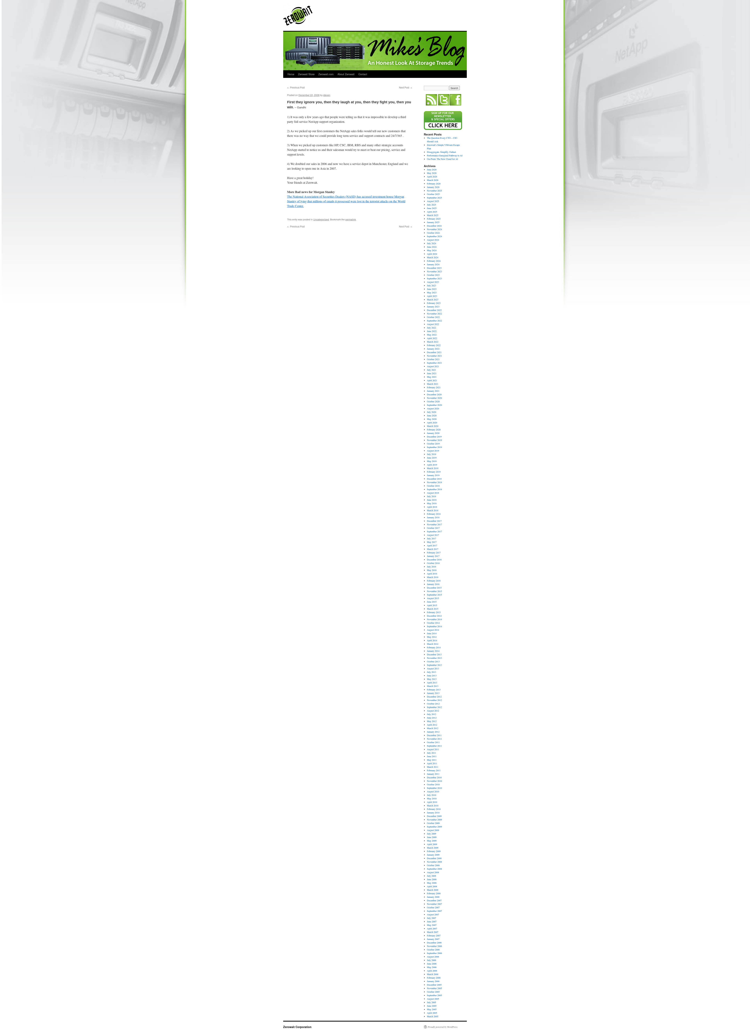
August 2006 (433, 956)
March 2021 (432, 383)
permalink (350, 219)
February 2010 (434, 809)
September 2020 (434, 404)
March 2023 (432, 299)
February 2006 (434, 977)
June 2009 (432, 837)
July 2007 (431, 917)
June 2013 (432, 675)
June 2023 (432, 288)
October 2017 (433, 527)
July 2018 (431, 496)
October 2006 (433, 949)
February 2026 (434, 183)
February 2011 (434, 770)
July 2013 (431, 671)
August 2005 (433, 998)
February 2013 (434, 689)
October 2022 (433, 317)
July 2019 (431, 454)
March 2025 (432, 215)
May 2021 (432, 376)
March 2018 (432, 510)
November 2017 (434, 524)
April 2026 (432, 176)
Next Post (405, 87)
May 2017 (432, 541)
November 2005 (434, 988)
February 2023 (434, 303)
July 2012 (431, 714)
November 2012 (434, 700)
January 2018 (433, 517)
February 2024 (434, 260)
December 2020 (434, 394)
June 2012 (432, 717)
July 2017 (431, 538)
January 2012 (433, 731)
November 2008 (434, 861)
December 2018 (434, 478)
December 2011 (434, 735)
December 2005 (434, 984)
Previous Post (296, 87)
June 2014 (432, 633)
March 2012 (432, 728)
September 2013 (434, 664)
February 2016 (434, 580)
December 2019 (434, 436)
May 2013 (432, 679)
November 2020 (434, 397)
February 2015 (434, 612)
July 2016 (431, 566)
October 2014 (433, 622)
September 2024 (434, 236)
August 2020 (433, 408)
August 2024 (433, 239)
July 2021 (431, 369)
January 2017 (433, 556)
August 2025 (433, 201)
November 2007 (434, 903)
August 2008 (433, 872)
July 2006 (431, 960)
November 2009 (434, 819)
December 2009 (434, 816)
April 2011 (432, 763)
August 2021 (433, 366)
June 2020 (432, 415)
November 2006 (434, 946)
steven (326, 95)
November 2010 (434, 780)
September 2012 (434, 707)
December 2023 (434, 267)
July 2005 (431, 1002)
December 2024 (434, 225)
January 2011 (433, 773)
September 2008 (434, 868)
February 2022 (434, 345)
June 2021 (432, 373)
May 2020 (432, 418)
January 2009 (433, 854)
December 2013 (434, 654)
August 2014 (433, 629)
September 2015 (434, 594)
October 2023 (433, 274)
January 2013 (433, 693)
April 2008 (432, 886)
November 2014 (434, 619)
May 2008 (432, 882)
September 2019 (434, 447)
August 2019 (433, 450)
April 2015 (432, 605)
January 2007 (433, 939)
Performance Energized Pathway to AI (444, 155)
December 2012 (434, 696)
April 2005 (432, 1012)
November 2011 (434, 738)
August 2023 (433, 281)
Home (291, 74)
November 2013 (434, 657)
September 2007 (434, 910)
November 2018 (434, 482)
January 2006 (433, 981)
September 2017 (434, 531)
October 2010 (433, 784)
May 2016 (432, 570)
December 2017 (434, 520)
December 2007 (434, 900)
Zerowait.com (326, 74)
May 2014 (432, 636)
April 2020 (432, 422)
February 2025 (434, 218)
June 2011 (432, 756)
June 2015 (432, 601)
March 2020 (432, 426)
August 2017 (433, 534)
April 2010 (432, 802)
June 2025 (432, 208)
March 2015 (432, 608)
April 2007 (432, 928)
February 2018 (434, 513)
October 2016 (433, 563)
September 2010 (434, 787)
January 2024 (433, 264)
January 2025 (433, 222)
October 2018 (433, 485)
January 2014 (433, 650)
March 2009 (432, 847)
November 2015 (434, 591)
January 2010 (433, 812)
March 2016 (432, 577)
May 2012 (432, 721)
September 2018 (434, 489)
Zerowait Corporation (297, 15)
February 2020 (434, 429)
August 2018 (433, 492)
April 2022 (432, 338)
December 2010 (434, 777)
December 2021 (434, 352)
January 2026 (433, 187)
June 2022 (432, 331)
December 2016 (434, 559)
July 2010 (431, 794)
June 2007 (432, 921)
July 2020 (431, 411)
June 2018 (432, 499)
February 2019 (434, 471)
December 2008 (434, 858)
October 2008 (433, 865)
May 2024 (432, 250)
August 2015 (433, 598)
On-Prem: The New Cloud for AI (442, 158)
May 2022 (432, 334)
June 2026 (432, 169)
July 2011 (431, 752)
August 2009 (433, 830)
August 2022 (433, 324)
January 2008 (433, 896)
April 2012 (432, 724)
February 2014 (434, 647)
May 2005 (432, 1009)
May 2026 (432, 173)
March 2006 (432, 974)
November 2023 (434, 271)
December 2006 (434, 942)
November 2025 (434, 190)
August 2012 (433, 710)
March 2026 (432, 180)
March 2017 (432, 549)
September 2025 (434, 197)
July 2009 (431, 833)
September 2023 (434, 278)
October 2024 (433, 232)
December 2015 (434, 587)
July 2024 (431, 243)
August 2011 (433, 749)
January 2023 (433, 306)
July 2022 (431, 327)
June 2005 (432, 1005)
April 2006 (432, 970)
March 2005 (432, 1016)
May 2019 (432, 461)
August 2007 (433, 914)
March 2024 (432, 257)
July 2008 (431, 875)
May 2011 (432, 759)
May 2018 (432, 503)
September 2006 (434, 953)
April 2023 (432, 296)
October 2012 (433, 703)
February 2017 (434, 552)
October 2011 (433, 742)
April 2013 (432, 682)
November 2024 (434, 229)
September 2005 (434, 995)
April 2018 (432, 506)
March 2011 (432, 766)
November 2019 (434, 440)
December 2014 (434, 615)
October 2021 (433, 359)
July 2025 (431, 204)
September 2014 (434, 626)
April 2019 (432, 464)
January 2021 (433, 390)
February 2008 (434, 893)
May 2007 (432, 924)
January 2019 (433, 475)
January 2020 (433, 433)
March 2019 (432, 468)
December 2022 (434, 310)
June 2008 (432, 879)
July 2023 (431, 285)
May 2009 (432, 840)
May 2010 (432, 798)
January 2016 (433, 584)
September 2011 (434, 745)
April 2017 (432, 545)
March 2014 (432, 643)
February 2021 (434, 387)
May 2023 (432, 292)
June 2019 (432, 457)
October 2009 (433, 823)
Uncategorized (321, 219)
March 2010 (432, 805)
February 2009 (434, 851)
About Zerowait (346, 74)
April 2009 (432, 844)
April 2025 (432, 211)
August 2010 (433, 791)
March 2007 (432, 932)
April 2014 (432, 640)
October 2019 (433, 443)
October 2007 (433, 907)
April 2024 (432, 253)
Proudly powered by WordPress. (443, 1026)
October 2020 (433, 401)
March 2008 (432, 889)
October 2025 (433, 194)
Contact (362, 74)
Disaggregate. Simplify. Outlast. (441, 151)
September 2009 (434, 826)
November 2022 (434, 313)
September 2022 (434, 320)
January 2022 (433, 348)
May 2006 (432, 967)
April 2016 (432, 573)
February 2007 (434, 935)
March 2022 (432, 341)
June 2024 (432, 246)
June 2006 (432, 963)
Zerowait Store (306, 74)
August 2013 (433, 668)
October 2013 (433, 661)
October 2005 (433, 991)
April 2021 (432, 380)
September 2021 (434, 362)
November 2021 (434, 355)
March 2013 (432, 686)
